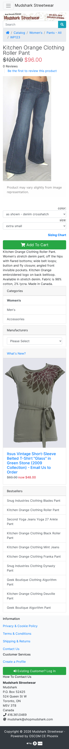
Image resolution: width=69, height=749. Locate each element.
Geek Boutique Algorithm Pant (29, 608)
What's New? (16, 353)
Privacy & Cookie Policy (20, 626)
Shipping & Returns (16, 641)
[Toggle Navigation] (8, 6)
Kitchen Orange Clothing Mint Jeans (33, 547)
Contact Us (11, 649)
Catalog (19, 33)
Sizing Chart (57, 235)
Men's (11, 310)
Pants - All (54, 33)
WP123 (15, 37)
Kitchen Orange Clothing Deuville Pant (31, 596)
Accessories (15, 319)
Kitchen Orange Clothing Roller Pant (33, 510)
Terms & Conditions (17, 633)
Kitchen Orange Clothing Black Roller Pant (34, 535)
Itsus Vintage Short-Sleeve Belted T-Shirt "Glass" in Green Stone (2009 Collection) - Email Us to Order (31, 462)
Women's (35, 33)
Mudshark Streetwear (34, 5)
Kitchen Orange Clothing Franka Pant (34, 556)
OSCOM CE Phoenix (43, 736)
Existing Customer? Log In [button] (36, 671)
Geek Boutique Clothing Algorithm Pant (32, 582)
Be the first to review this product (32, 71)
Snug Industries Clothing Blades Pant (33, 500)
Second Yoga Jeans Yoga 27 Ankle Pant (32, 521)
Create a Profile (14, 662)
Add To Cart (36, 245)
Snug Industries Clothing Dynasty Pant (31, 568)
